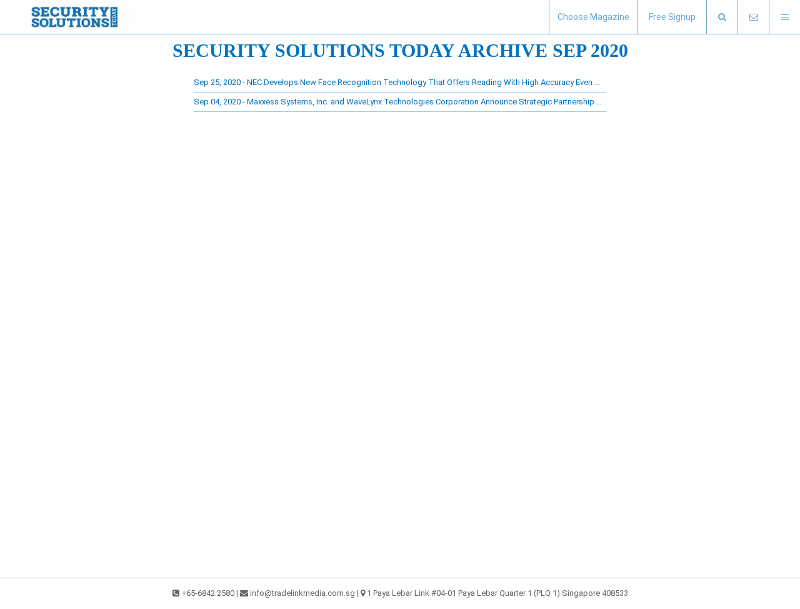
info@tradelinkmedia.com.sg (302, 593)
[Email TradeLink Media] (753, 17)
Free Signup (672, 17)
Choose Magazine (593, 17)
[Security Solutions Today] (75, 17)
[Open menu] (784, 17)
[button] (722, 17)
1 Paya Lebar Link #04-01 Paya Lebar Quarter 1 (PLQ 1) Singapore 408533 (497, 593)
